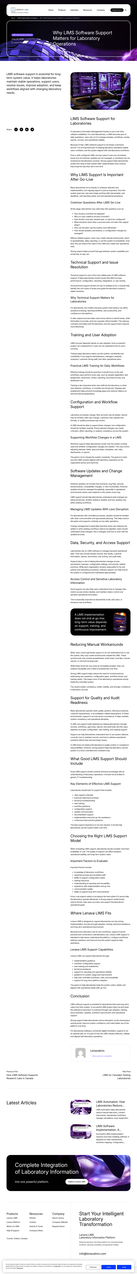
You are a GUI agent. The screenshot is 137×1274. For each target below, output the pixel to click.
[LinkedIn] (27, 129)
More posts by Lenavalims (102, 1056)
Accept (124, 1267)
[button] (126, 10)
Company (101, 10)
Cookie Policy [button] (57, 1266)
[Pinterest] (21, 129)
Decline (109, 1267)
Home (50, 10)
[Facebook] (16, 129)
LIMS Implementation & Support (27, 18)
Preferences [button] (20, 1268)
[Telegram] (32, 129)
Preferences (93, 1267)
